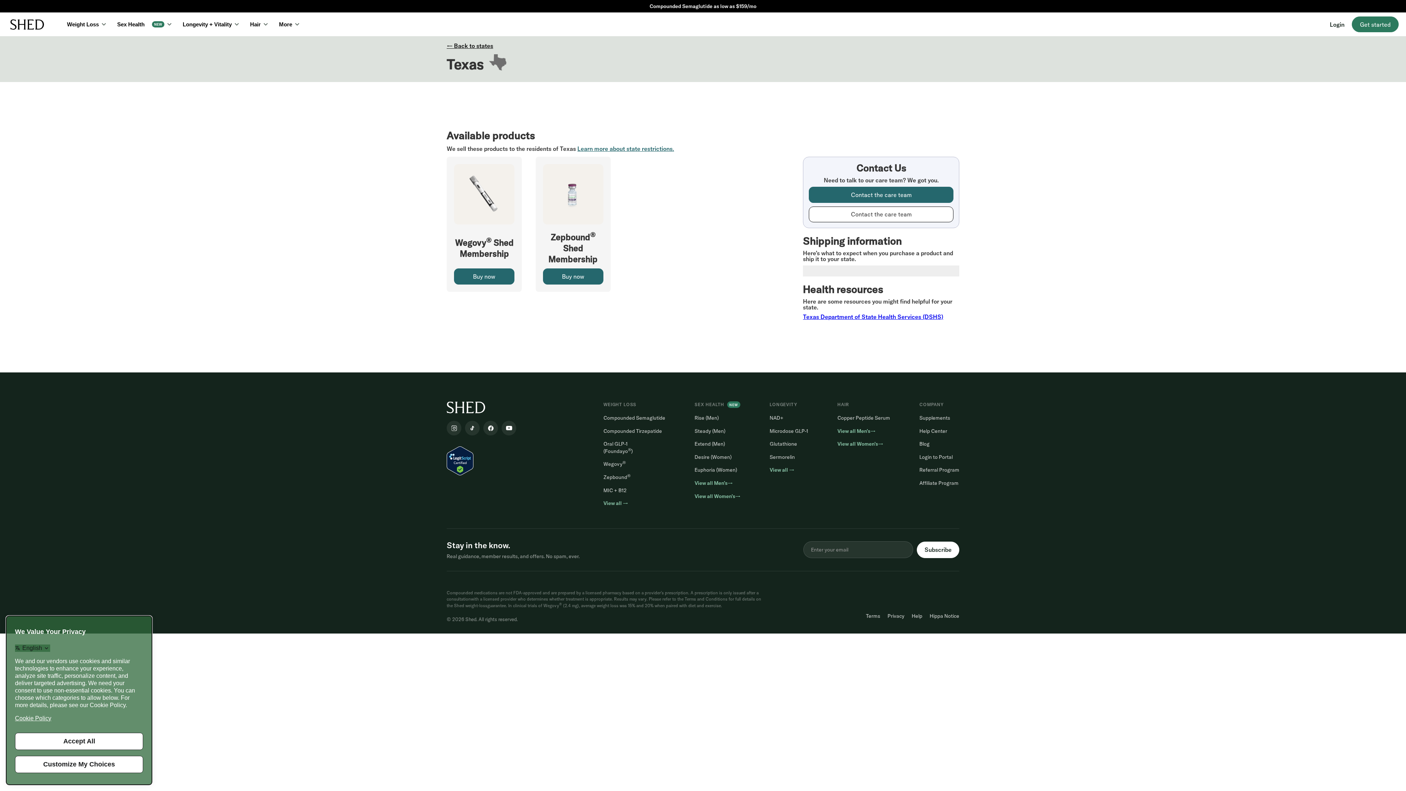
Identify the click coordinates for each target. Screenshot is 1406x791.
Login (1337, 24)
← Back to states (470, 45)
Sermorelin (782, 457)
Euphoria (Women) (716, 470)
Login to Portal (936, 457)
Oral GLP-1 (618, 447)
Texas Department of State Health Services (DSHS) (873, 316)
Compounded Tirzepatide (632, 431)
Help (917, 616)
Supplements (934, 418)
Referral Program (939, 470)
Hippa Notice (944, 616)
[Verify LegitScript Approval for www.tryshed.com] (460, 460)
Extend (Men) (710, 444)
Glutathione (783, 444)
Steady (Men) (710, 431)
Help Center (933, 431)
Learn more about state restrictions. (625, 149)
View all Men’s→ (714, 483)
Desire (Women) (713, 457)
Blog (924, 444)
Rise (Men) (707, 418)
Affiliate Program (939, 483)
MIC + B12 (614, 490)
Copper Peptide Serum (863, 418)
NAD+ (777, 418)
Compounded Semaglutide (634, 418)
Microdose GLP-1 (789, 431)
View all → (615, 503)
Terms (873, 616)
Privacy (896, 616)
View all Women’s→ (717, 496)
